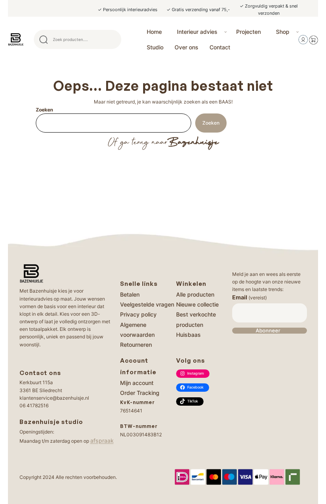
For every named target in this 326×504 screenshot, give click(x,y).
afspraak (102, 440)
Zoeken (44, 110)
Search (111, 39)
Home (154, 31)
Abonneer (268, 331)
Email (249, 297)
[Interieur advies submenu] (225, 31)
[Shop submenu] (297, 31)
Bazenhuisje (193, 142)
